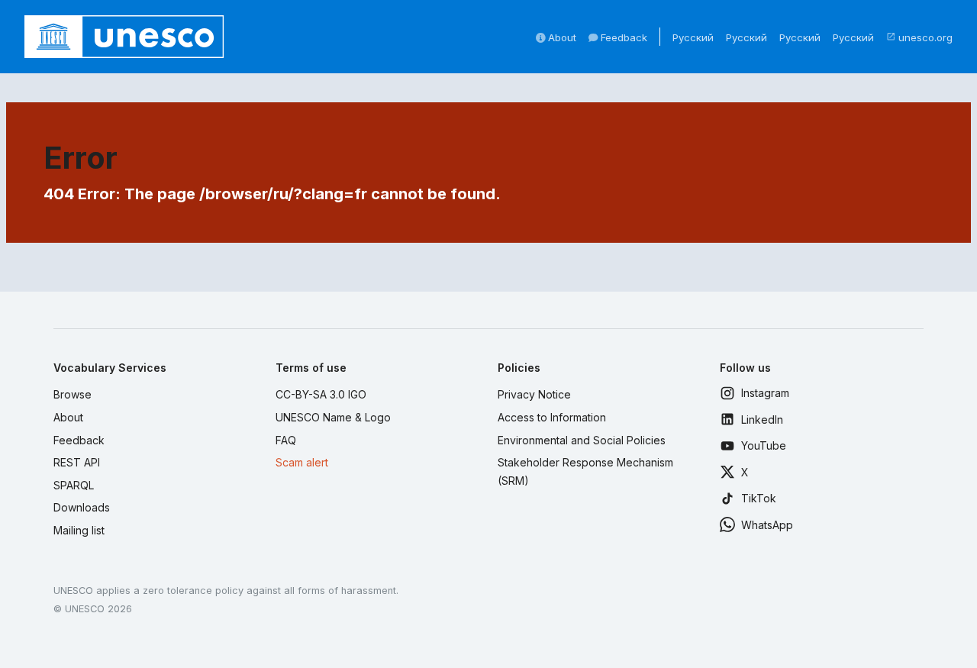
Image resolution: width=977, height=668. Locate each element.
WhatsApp (767, 524)
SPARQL (73, 485)
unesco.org (919, 37)
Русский (693, 37)
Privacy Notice (534, 394)
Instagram (765, 392)
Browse (72, 394)
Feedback (622, 37)
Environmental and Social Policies (582, 440)
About (560, 37)
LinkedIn (762, 419)
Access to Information (552, 417)
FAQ (286, 440)
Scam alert (302, 462)
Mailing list (79, 530)
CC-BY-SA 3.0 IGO (321, 394)
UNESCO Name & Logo (333, 417)
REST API (76, 462)
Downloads (81, 507)
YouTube (763, 445)
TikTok (758, 498)
